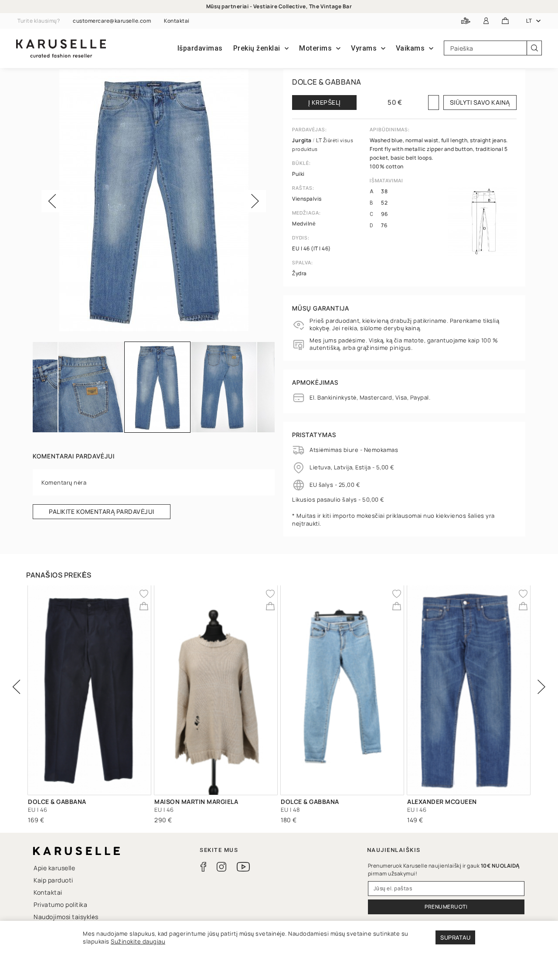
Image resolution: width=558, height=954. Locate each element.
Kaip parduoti (53, 880)
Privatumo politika (60, 904)
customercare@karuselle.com (112, 20)
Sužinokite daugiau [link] (138, 941)
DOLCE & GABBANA (326, 82)
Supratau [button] (455, 937)
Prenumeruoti (446, 906)
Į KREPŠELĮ (324, 102)
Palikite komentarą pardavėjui (101, 511)
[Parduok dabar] (466, 21)
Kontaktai (177, 20)
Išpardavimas (200, 48)
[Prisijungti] (486, 21)
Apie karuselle (54, 868)
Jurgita (302, 140)
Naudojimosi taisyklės (66, 917)
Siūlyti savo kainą (480, 102)
